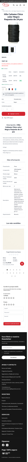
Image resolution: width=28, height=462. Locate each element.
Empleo (4, 400)
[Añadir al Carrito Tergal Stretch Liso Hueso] (22, 264)
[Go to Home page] (5, 5)
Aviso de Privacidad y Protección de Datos (12, 409)
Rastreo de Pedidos (6, 368)
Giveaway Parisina (6, 380)
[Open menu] (24, 5)
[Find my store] (17, 5)
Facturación (4, 418)
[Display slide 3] (13, 269)
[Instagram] (7, 445)
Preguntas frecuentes (7, 371)
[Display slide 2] (10, 269)
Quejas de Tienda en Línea (8, 431)
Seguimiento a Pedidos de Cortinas (10, 374)
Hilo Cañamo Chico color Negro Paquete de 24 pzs (14, 11)
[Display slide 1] (7, 269)
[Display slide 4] (16, 269)
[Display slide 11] (11, 276)
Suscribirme (13, 357)
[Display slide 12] (15, 276)
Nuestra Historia (6, 398)
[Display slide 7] (10, 273)
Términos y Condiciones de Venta (10, 406)
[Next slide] (23, 273)
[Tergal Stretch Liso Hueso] (13, 239)
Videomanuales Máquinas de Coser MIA (11, 377)
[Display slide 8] (13, 273)
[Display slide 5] (19, 269)
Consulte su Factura (6, 421)
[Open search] (13, 5)
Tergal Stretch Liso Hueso (13, 252)
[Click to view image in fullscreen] (13, 33)
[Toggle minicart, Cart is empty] (20, 5)
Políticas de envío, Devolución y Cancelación (12, 403)
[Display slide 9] (16, 273)
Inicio (3, 9)
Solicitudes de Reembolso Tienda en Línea (12, 428)
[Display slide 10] (19, 273)
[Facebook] (3, 445)
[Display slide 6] (7, 273)
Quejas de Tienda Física (7, 434)
